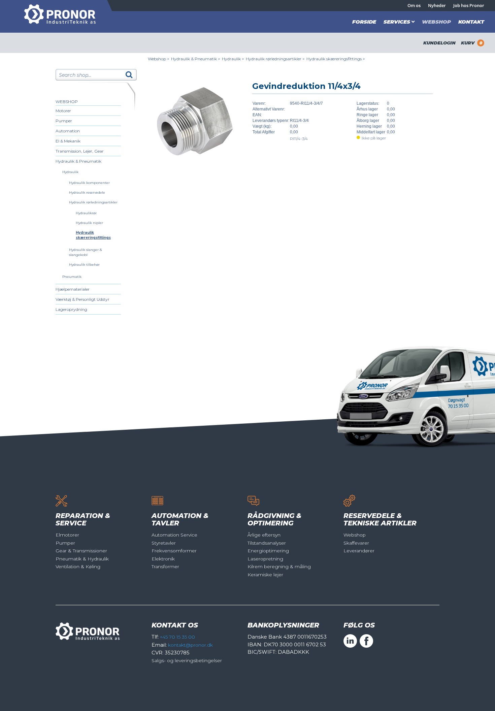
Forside (364, 22)
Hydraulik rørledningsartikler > (275, 58)
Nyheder (437, 5)
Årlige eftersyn (264, 535)
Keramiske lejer (265, 574)
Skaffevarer (356, 543)
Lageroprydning (71, 309)
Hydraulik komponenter (89, 183)
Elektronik (163, 558)
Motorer (63, 110)
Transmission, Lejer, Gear (80, 151)
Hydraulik (70, 172)
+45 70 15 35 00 (177, 637)
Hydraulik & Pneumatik (78, 161)
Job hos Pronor (468, 5)
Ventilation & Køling (78, 566)
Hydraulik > (233, 58)
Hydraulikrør (86, 213)
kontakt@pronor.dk (190, 645)
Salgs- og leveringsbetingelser (187, 660)
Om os (414, 5)
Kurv (471, 42)
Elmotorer (67, 535)
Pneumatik (71, 276)
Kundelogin (439, 42)
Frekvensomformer (174, 550)
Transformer (165, 566)
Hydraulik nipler (89, 223)
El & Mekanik (68, 140)
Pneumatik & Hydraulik (82, 558)
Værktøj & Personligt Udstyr (82, 299)
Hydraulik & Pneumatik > (195, 58)
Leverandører (358, 550)
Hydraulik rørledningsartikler (93, 202)
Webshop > (158, 58)
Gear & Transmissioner (81, 550)
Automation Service (174, 535)
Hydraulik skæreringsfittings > (335, 58)
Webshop (436, 22)
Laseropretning (265, 558)
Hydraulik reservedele (87, 192)
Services (397, 22)
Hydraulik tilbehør (84, 264)
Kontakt (471, 22)
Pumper (64, 120)
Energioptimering (268, 550)
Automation (68, 130)
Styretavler (164, 543)
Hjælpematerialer (73, 289)
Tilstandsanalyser (267, 543)
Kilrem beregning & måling (279, 566)
